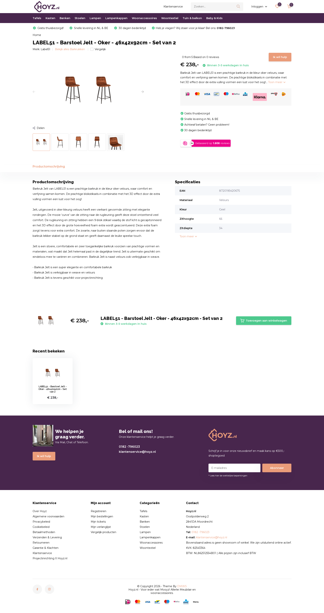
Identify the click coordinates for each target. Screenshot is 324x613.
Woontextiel (169, 18)
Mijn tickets (98, 521)
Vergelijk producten (103, 532)
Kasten (50, 18)
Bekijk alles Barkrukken (70, 49)
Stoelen (80, 18)
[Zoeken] (238, 6)
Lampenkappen (116, 18)
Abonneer (277, 468)
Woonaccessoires (144, 18)
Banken (65, 18)
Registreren (98, 511)
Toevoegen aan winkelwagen (266, 320)
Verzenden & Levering (47, 537)
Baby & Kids (214, 18)
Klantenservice (173, 6)
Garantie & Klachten (45, 548)
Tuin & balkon (192, 18)
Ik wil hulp (280, 57)
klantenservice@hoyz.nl (137, 452)
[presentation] (34, 92)
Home (37, 35)
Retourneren (41, 542)
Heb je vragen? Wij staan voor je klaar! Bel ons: (195, 28)
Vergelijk (100, 49)
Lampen (95, 18)
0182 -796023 (129, 446)
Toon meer (275, 82)
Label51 (45, 49)
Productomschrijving (49, 166)
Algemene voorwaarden (48, 516)
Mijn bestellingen (102, 516)
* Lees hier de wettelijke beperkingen (227, 475)
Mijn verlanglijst (101, 527)
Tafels (37, 18)
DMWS (182, 586)
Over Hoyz (40, 511)
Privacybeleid (41, 521)
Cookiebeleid (41, 527)
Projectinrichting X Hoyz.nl (50, 558)
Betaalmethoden (44, 532)
